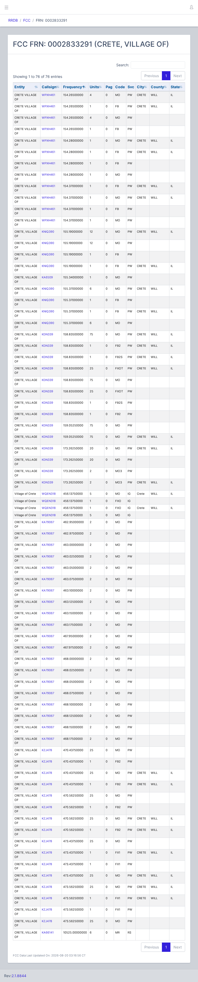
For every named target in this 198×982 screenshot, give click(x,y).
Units (94, 87)
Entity (19, 87)
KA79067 (48, 522)
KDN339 (47, 334)
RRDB (13, 20)
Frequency (72, 87)
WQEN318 (49, 494)
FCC (26, 20)
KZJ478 (47, 750)
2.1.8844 (19, 975)
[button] (191, 7)
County (157, 87)
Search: (122, 64)
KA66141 (48, 932)
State (175, 87)
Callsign (49, 87)
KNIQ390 (48, 231)
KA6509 (47, 277)
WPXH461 (48, 95)
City (140, 87)
